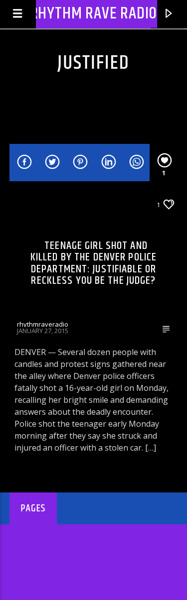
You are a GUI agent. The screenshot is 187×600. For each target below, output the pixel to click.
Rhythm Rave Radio (94, 13)
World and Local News (55, 204)
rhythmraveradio (42, 324)
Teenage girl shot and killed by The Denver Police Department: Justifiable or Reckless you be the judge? (93, 263)
